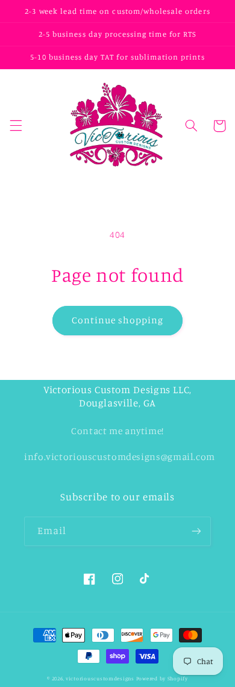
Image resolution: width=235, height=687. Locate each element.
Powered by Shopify (162, 678)
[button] (16, 126)
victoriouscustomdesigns (100, 678)
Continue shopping (118, 320)
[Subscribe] (196, 531)
